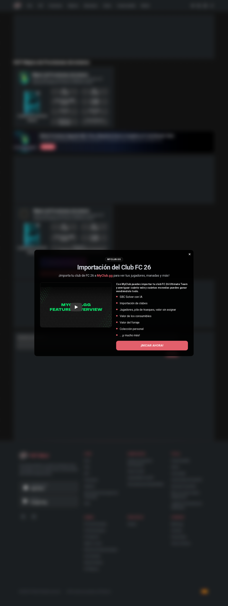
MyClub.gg (105, 275)
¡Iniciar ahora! (152, 345)
